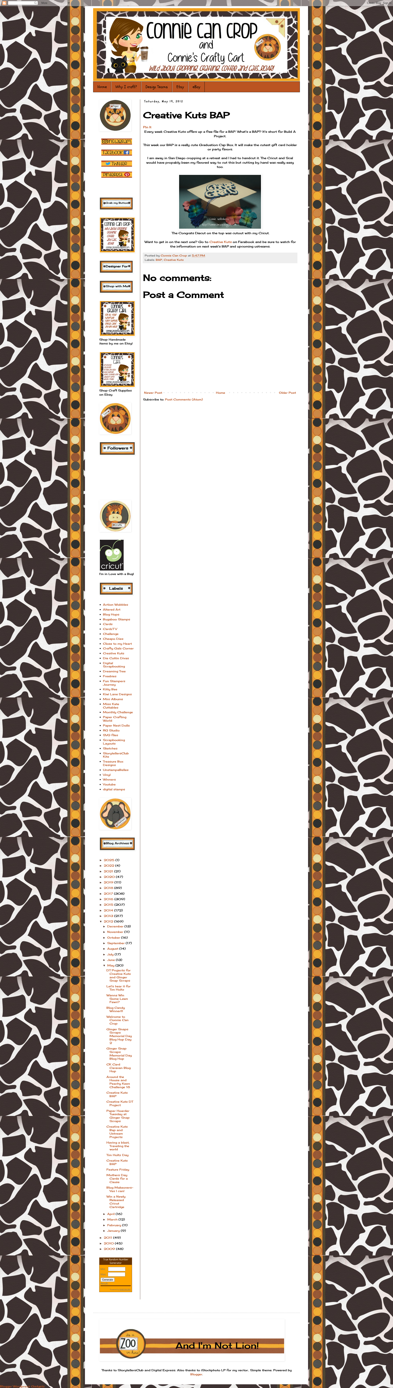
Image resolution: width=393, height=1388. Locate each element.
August (113, 948)
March (113, 1219)
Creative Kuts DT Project (119, 1103)
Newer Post (153, 392)
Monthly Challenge (118, 712)
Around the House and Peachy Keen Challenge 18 (118, 1082)
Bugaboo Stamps (116, 619)
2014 (109, 910)
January (114, 1230)
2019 (109, 882)
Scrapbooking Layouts (114, 741)
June (111, 960)
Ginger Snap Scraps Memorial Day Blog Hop (119, 1053)
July (111, 954)
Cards (108, 624)
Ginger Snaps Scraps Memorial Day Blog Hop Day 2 (119, 1036)
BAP (159, 259)
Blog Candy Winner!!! (115, 1009)
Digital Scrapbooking (114, 664)
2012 (109, 921)
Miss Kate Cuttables (111, 705)
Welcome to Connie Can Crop (117, 1020)
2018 (109, 888)
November (115, 932)
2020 (110, 876)
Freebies (109, 676)
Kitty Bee (110, 689)
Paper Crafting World (114, 718)
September (116, 943)
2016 (109, 899)
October (114, 937)
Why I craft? (126, 87)
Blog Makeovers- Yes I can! (119, 1189)
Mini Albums (113, 699)
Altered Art (111, 609)
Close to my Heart (117, 643)
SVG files (110, 735)
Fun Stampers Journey (114, 682)
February (114, 1225)
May (111, 965)
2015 (109, 904)
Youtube (109, 784)
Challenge (111, 634)
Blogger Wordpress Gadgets (22, 1386)
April (111, 1214)
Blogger (196, 1374)
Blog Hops (111, 614)
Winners (109, 779)
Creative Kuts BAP (117, 1094)
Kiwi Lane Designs (117, 694)
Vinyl (107, 774)
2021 (109, 871)
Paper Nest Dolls (116, 725)
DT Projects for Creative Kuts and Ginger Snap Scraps (118, 975)
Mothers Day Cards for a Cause (117, 1178)
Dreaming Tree (114, 671)
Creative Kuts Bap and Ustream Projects (117, 1131)
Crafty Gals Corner (118, 648)
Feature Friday (117, 1169)
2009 (110, 1249)
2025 (109, 860)
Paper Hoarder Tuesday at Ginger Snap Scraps (118, 1116)
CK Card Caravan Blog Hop (118, 1068)
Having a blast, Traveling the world (117, 1146)
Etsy (180, 87)
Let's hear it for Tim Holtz (118, 987)
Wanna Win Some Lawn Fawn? (117, 998)
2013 (109, 916)
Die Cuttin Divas (116, 658)
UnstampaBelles (116, 770)
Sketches (110, 748)
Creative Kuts (174, 259)
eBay (196, 87)
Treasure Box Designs (113, 763)
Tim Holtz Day (117, 1155)
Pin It (147, 127)
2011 (108, 1237)
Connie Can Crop (174, 255)
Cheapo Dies (113, 638)
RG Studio (111, 730)
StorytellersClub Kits (116, 754)
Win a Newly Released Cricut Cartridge (115, 1201)
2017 (109, 893)
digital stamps (114, 789)
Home (102, 87)
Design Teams (157, 87)
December (115, 926)
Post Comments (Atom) (184, 399)
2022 (109, 865)
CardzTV (110, 629)
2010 (109, 1243)
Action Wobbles (115, 604)
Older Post (287, 392)
